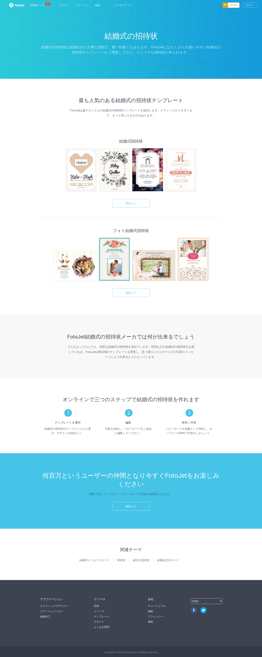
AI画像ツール (37, 5)
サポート (99, 621)
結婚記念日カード (168, 560)
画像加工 (45, 616)
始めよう (131, 203)
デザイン (64, 5)
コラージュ (82, 5)
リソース (99, 611)
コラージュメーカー (51, 611)
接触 (150, 611)
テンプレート (101, 616)
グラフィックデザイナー (54, 605)
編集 (97, 5)
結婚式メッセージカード (94, 560)
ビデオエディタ (123, 5)
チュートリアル (157, 605)
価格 (150, 621)
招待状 (121, 560)
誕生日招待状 (141, 560)
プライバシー (155, 616)
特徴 (96, 605)
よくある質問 (101, 627)
